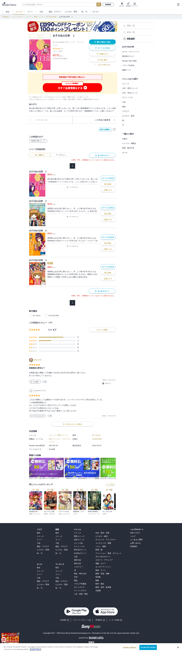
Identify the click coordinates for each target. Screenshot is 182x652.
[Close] (178, 647)
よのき (75, 514)
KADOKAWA (97, 439)
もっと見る (110, 484)
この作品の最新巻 (102, 120)
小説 (124, 102)
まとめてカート (104, 155)
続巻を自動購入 (105, 129)
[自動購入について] (114, 129)
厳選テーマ (126, 70)
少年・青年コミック (130, 88)
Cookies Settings (129, 647)
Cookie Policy (35, 649)
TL (123, 125)
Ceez (68, 514)
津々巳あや (36, 315)
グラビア (125, 111)
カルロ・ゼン (40, 514)
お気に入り (104, 54)
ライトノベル (127, 97)
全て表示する (73, 187)
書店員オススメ (128, 56)
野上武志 (55, 514)
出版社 (124, 139)
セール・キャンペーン (131, 52)
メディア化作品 (128, 65)
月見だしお (62, 514)
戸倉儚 (100, 514)
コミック (28, 17)
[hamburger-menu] (178, 4)
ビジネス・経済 (128, 116)
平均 (50, 330)
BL (123, 120)
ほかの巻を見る (104, 65)
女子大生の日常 (51, 17)
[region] (91, 647)
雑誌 (124, 107)
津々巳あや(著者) (58, 42)
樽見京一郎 (47, 514)
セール (124, 153)
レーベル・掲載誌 (129, 143)
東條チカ (32, 514)
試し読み (103, 60)
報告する (108, 383)
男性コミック (38, 17)
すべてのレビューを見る (72, 424)
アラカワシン (92, 514)
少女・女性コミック (130, 93)
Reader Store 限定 (129, 61)
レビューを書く (58, 51)
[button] (115, 620)
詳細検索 (108, 4)
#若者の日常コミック (38, 141)
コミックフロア (17, 17)
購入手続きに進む (104, 42)
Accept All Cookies (148, 647)
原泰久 (105, 514)
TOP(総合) (5, 17)
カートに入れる (104, 48)
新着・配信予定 (128, 148)
